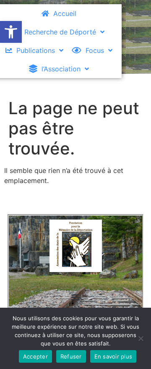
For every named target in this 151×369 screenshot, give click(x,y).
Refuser (71, 356)
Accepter (35, 356)
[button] (11, 32)
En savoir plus (113, 356)
